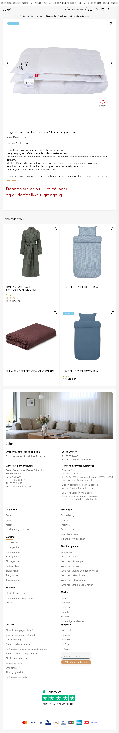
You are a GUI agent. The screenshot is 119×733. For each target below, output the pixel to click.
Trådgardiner (12, 575)
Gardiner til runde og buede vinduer (79, 570)
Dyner (39, 16)
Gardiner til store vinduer (74, 580)
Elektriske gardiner (15, 593)
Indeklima (66, 520)
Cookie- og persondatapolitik (21, 635)
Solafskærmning (69, 534)
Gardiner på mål (70, 546)
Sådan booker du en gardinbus (21, 653)
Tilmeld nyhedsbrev (76, 662)
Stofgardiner (12, 570)
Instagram (66, 635)
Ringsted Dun (20, 137)
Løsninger (66, 510)
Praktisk (10, 625)
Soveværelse (28, 16)
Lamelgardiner (13, 552)
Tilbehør (10, 588)
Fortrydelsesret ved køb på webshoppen (26, 649)
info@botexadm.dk (21, 486)
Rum (8, 520)
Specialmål (66, 552)
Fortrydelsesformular (17, 677)
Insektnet (65, 525)
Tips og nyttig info (15, 672)
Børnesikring (67, 515)
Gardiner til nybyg (70, 566)
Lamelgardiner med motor (20, 598)
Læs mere (11, 180)
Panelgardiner (13, 556)
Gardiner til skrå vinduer (73, 575)
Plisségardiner (13, 561)
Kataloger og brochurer (18, 529)
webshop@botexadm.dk (79, 480)
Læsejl (64, 598)
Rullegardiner (13, 566)
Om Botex (11, 667)
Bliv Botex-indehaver (17, 658)
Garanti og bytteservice (18, 644)
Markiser (65, 602)
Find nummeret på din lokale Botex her (26, 456)
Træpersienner (13, 580)
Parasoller (66, 607)
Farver (9, 515)
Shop (16, 16)
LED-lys (10, 602)
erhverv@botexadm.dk (79, 459)
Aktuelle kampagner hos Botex (22, 630)
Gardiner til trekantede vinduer (77, 585)
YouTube (65, 644)
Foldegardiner (13, 547)
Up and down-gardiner (73, 539)
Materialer (11, 525)
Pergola (65, 612)
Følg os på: (67, 625)
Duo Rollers (12, 542)
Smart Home (67, 529)
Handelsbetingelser (16, 639)
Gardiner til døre (69, 556)
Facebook (66, 630)
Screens (65, 616)
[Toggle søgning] (97, 9)
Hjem (8, 16)
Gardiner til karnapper (72, 561)
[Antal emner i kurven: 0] (114, 9)
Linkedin (65, 639)
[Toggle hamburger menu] (91, 9)
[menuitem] (32, 519)
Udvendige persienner (72, 621)
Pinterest (65, 649)
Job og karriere (14, 663)
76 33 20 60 (72, 456)
